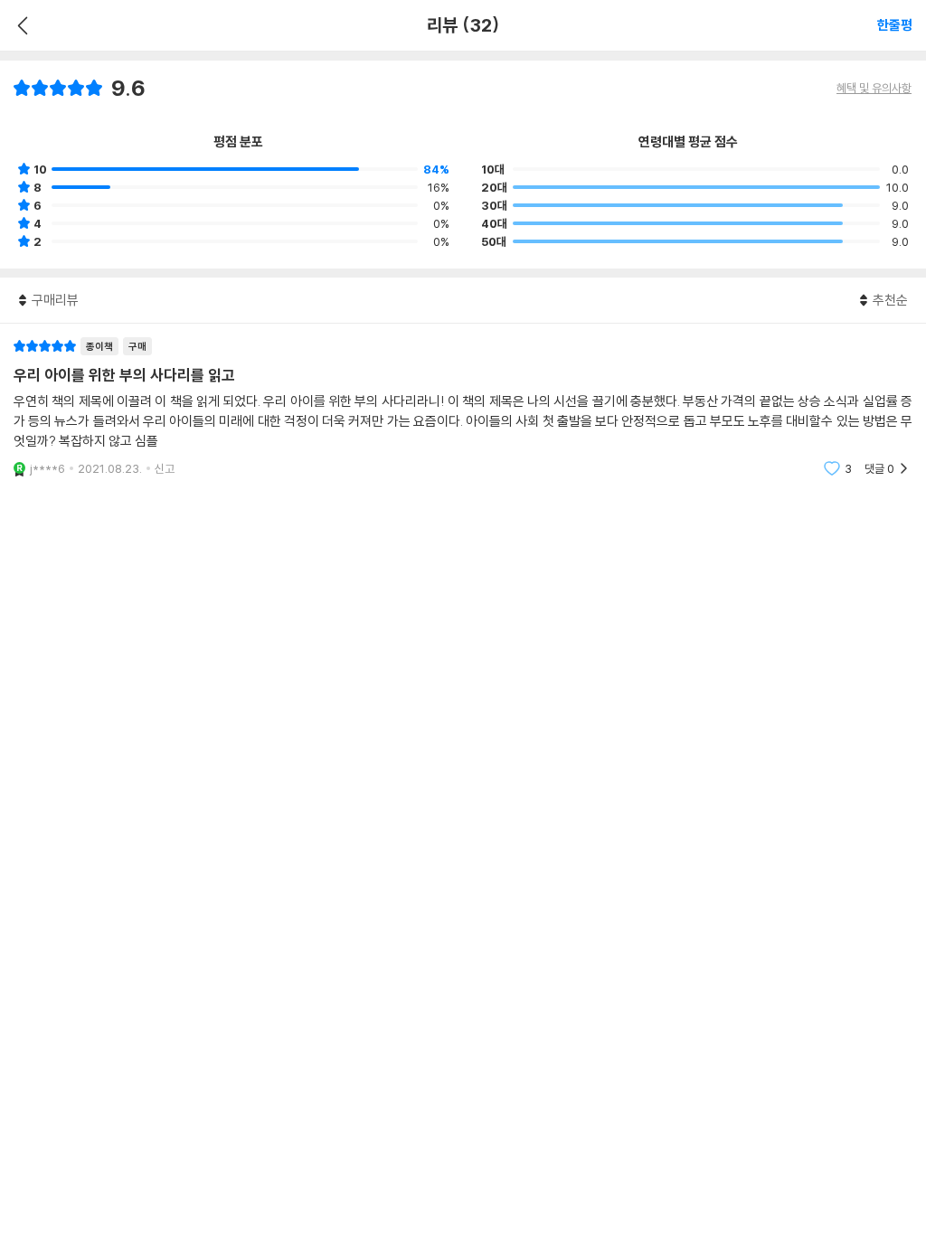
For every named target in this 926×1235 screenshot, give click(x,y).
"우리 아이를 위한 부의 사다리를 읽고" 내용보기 (463, 407)
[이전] (20, 25)
